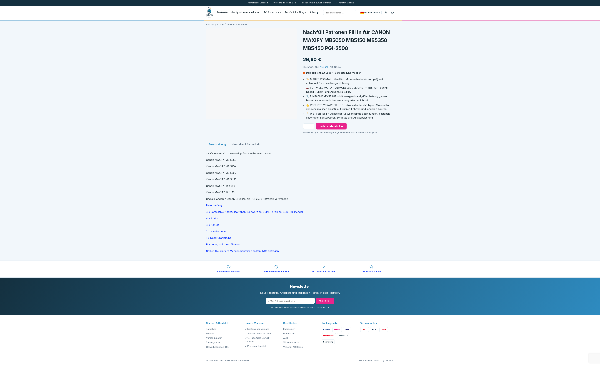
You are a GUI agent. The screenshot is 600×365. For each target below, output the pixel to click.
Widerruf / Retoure (293, 347)
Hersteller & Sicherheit (246, 144)
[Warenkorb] (392, 12)
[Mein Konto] (386, 12)
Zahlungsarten (213, 342)
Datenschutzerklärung (316, 307)
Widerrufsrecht (291, 342)
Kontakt (210, 333)
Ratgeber (211, 329)
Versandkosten (214, 338)
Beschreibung (217, 144)
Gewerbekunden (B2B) (218, 347)
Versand (324, 67)
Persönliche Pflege (295, 12)
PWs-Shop (211, 24)
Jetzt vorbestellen (331, 126)
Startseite (222, 12)
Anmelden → (325, 301)
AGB (285, 338)
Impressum (289, 329)
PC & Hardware (272, 12)
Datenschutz (290, 333)
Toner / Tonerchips (227, 24)
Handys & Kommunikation (245, 12)
